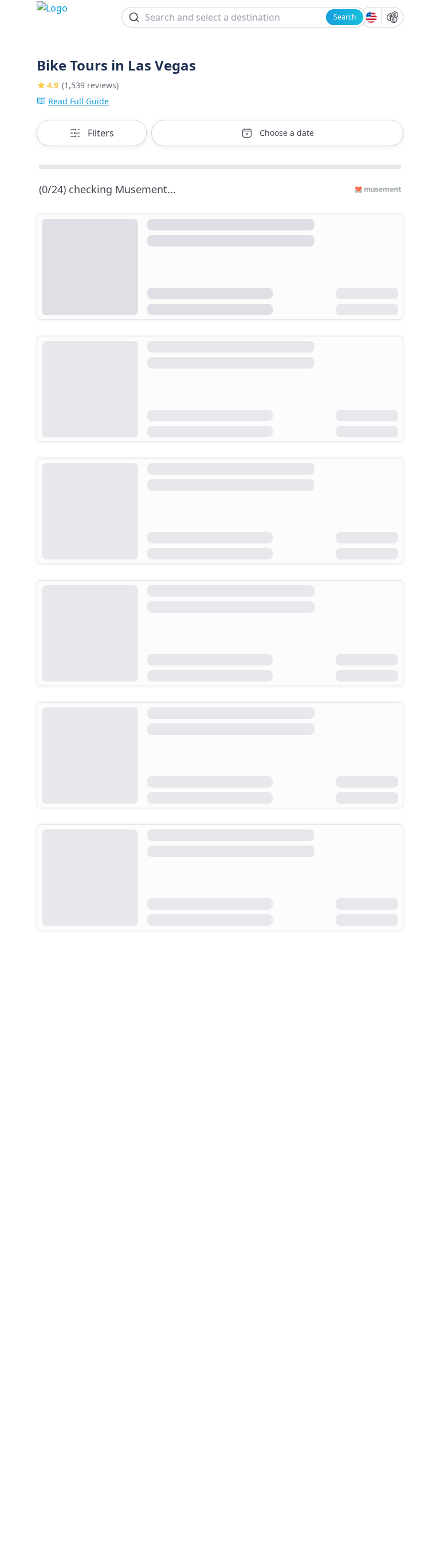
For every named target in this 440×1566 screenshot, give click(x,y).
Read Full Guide (78, 101)
